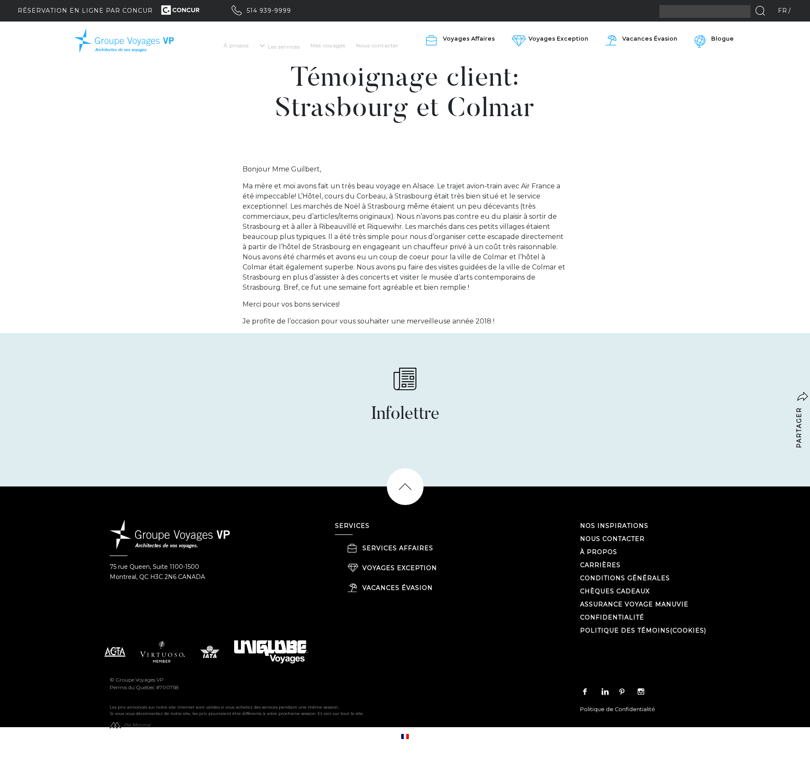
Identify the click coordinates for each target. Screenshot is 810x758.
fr (782, 10)
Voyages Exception (399, 568)
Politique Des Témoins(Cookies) (643, 630)
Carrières (600, 565)
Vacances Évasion (650, 38)
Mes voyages (328, 46)
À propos (236, 46)
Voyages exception (559, 38)
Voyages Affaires (469, 38)
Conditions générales (625, 578)
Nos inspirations (614, 526)
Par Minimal (137, 725)
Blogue (722, 38)
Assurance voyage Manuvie (634, 604)
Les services (284, 46)
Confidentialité (612, 617)
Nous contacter (377, 46)
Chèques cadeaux (615, 591)
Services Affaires (397, 548)
